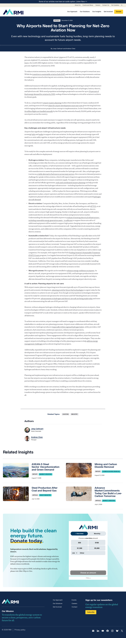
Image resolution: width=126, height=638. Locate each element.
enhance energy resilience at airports (80, 271)
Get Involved (108, 12)
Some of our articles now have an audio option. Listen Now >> (63, 2)
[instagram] (112, 631)
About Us (77, 5)
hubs (33, 134)
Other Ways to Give (25, 571)
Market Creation (46, 474)
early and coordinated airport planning (70, 183)
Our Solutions (85, 12)
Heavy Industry (45, 495)
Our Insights (96, 12)
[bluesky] (117, 631)
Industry (74, 414)
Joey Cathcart (58, 49)
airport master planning (52, 103)
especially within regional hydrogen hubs (68, 327)
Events (74, 600)
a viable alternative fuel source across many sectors (55, 174)
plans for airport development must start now (65, 106)
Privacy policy (19, 630)
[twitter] (122, 631)
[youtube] (103, 631)
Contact (74, 607)
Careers (97, 5)
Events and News (88, 5)
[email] (93, 631)
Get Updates (115, 5)
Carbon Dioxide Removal (111, 471)
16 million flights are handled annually (38, 111)
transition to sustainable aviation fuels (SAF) (48, 74)
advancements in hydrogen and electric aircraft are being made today (67, 298)
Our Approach (72, 12)
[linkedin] (98, 631)
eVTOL (93, 206)
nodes (41, 134)
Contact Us (105, 5)
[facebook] (107, 631)
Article (56, 20)
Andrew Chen (70, 49)
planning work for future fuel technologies (67, 290)
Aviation (66, 414)
